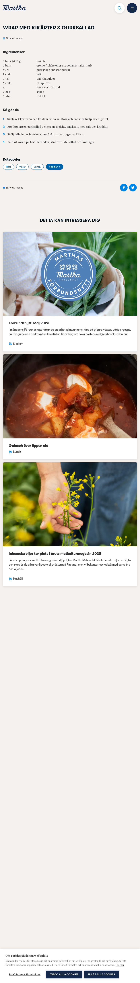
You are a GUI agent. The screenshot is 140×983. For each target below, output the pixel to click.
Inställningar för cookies (24, 974)
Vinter (22, 166)
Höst (8, 166)
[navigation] (14, 8)
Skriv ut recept (14, 38)
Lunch (37, 166)
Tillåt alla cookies (101, 974)
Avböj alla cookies (64, 974)
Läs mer (120, 965)
